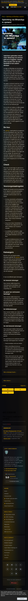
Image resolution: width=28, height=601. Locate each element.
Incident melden (8, 545)
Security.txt (19, 588)
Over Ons (6, 555)
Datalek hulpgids (8, 542)
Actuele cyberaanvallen (11, 498)
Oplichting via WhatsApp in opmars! (15, 16)
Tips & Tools (7, 529)
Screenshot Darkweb (9, 521)
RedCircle (9, 424)
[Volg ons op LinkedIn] (16, 565)
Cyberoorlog (7, 501)
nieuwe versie (7, 438)
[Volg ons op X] (20, 565)
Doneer (15, 583)
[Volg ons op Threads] (12, 573)
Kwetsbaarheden (10, 503)
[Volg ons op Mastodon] (16, 569)
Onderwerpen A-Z (8, 550)
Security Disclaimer (10, 588)
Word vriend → (13, 4)
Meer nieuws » (7, 380)
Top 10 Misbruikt (10, 519)
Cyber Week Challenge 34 (10, 547)
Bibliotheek (7, 526)
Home (3, 16)
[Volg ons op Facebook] (20, 569)
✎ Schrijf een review (14, 481)
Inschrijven (7, 552)
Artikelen (6, 493)
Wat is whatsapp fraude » (10, 372)
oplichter (7, 130)
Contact (6, 557)
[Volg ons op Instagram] (7, 569)
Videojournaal (7, 496)
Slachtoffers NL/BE (10, 514)
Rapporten (6, 524)
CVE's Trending (9, 517)
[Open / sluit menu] (25, 7)
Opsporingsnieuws (8, 505)
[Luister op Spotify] (16, 573)
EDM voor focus (8, 531)
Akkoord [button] (22, 598)
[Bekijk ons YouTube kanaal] (12, 565)
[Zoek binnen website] (3, 7)
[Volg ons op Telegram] (7, 565)
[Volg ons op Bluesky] (12, 569)
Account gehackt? (8, 540)
